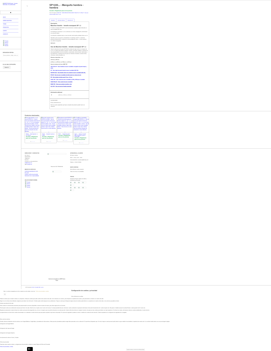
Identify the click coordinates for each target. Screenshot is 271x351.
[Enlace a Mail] (88, 287)
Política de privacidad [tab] (4, 342)
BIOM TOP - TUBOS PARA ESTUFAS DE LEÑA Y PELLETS (67, 12)
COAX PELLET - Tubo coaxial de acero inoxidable (61, 81)
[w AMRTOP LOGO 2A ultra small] (10, 5)
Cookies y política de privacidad (31, 174)
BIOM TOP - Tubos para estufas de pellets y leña (61, 84)
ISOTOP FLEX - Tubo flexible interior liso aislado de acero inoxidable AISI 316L (68, 72)
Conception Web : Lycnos (39, 287)
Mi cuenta (27, 172)
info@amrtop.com (28, 162)
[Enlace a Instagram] (86, 287)
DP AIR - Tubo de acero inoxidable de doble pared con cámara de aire (66, 75)
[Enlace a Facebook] (84, 287)
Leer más (33, 141)
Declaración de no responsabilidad (32, 175)
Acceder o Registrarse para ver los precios (60, 10)
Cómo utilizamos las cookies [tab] (77, 296)
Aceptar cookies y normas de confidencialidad (135, 349)
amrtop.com (29, 164)
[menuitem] (10, 17)
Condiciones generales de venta (31, 171)
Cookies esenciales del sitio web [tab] (6, 303)
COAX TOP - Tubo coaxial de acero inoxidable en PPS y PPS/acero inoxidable (68, 79)
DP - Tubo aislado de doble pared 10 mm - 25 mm (61, 77)
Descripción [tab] (53, 20)
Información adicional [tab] (61, 20)
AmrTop (32, 287)
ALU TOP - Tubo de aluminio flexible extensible (61, 86)
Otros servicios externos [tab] (5, 319)
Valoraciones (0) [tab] (70, 20)
